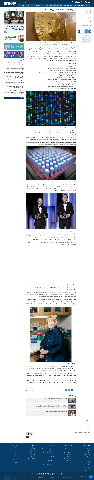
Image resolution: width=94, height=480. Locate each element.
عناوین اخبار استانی (68, 454)
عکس (42, 5)
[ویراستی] (44, 474)
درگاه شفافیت (87, 462)
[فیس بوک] (41, 474)
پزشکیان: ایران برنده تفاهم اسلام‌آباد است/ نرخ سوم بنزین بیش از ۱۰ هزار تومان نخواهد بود (15, 28)
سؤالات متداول (87, 454)
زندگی (26, 5)
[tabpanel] (14, 22)
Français (15, 464)
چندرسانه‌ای (38, 5)
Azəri (16, 454)
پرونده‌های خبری (68, 448)
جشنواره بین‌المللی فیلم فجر (48, 452)
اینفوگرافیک (51, 458)
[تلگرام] (61, 474)
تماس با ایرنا (88, 450)
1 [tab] (9, 9)
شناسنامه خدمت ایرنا (86, 460)
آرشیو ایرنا (88, 452)
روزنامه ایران (33, 450)
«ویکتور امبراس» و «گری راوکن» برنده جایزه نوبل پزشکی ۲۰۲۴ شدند (59, 70)
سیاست (82, 5)
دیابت (90, 42)
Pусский (15, 460)
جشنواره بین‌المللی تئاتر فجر (48, 464)
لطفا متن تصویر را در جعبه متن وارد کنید (82, 432)
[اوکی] (37, 474)
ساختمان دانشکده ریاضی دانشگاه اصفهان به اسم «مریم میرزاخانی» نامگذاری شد (57, 73)
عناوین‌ (86, 5)
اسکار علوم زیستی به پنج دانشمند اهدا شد (65, 82)
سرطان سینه (88, 39)
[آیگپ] (50, 474)
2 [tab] (7, 9)
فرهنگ (64, 5)
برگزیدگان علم (84, 42)
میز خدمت (88, 466)
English (15, 450)
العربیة (16, 452)
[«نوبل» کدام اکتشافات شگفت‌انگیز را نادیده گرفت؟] (51, 26)
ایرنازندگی (33, 448)
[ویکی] (35, 474)
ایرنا (79, 2)
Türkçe (15, 456)
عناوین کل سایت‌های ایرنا (67, 452)
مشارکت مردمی (87, 464)
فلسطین (50, 5)
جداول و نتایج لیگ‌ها (49, 460)
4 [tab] (4, 9)
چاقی (83, 39)
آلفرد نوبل (89, 37)
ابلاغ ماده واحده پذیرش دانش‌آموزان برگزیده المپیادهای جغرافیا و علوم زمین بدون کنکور (14, 83)
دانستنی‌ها (87, 18)
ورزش (74, 5)
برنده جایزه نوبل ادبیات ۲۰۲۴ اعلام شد (66, 88)
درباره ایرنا (88, 448)
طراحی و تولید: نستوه (84, 478)
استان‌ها (46, 5)
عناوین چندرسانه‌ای (68, 460)
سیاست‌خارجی (59, 5)
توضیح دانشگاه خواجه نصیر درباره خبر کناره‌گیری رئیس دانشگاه (14, 69)
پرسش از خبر (51, 456)
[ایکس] (59, 474)
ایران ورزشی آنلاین (31, 458)
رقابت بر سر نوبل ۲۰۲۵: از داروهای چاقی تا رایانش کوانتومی (61, 68)
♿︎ (91, 477)
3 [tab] (6, 9)
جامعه (68, 5)
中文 (16, 448)
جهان (71, 5)
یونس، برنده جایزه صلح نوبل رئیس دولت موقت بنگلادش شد (61, 79)
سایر (23, 5)
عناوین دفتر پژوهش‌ (68, 458)
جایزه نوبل (83, 37)
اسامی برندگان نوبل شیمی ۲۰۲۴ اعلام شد (66, 84)
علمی (54, 5)
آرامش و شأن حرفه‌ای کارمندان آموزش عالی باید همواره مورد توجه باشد (14, 76)
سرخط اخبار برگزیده (68, 450)
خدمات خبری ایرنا (87, 470)
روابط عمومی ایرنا (87, 458)
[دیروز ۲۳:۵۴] (14, 17)
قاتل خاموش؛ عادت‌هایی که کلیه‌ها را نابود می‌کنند (14, 62)
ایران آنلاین (33, 454)
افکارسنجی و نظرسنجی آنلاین (48, 448)
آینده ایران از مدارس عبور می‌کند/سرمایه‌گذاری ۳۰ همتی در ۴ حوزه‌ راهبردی (14, 87)
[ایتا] (48, 474)
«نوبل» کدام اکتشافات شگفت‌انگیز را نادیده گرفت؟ (59, 9)
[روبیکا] (57, 474)
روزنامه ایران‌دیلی (32, 456)
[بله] (52, 474)
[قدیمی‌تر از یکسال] (72, 400)
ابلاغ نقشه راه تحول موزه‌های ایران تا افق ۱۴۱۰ (14, 80)
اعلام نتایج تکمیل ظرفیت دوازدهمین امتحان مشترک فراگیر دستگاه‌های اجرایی (13, 93)
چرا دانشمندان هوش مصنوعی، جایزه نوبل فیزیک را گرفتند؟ (61, 86)
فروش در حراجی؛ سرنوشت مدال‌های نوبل (65, 77)
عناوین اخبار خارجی (68, 456)
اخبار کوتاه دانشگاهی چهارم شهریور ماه (16, 90)
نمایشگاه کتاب (51, 454)
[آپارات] (55, 474)
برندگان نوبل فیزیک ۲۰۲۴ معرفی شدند (66, 75)
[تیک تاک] (39, 474)
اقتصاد (78, 5)
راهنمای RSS (87, 456)
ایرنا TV (32, 5)
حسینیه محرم (51, 462)
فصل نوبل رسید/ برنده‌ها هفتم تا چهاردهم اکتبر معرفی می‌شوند (55, 398)
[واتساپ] (33, 474)
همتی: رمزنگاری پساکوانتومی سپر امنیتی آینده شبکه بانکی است (13, 73)
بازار (29, 5)
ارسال (28, 437)
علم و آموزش (88, 16)
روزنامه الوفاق (32, 452)
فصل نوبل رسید (71, 66)
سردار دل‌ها (51, 450)
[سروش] (46, 474)
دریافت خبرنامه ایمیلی (86, 468)
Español (15, 458)
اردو (16, 462)
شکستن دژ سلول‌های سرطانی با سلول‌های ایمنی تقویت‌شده (14, 65)
